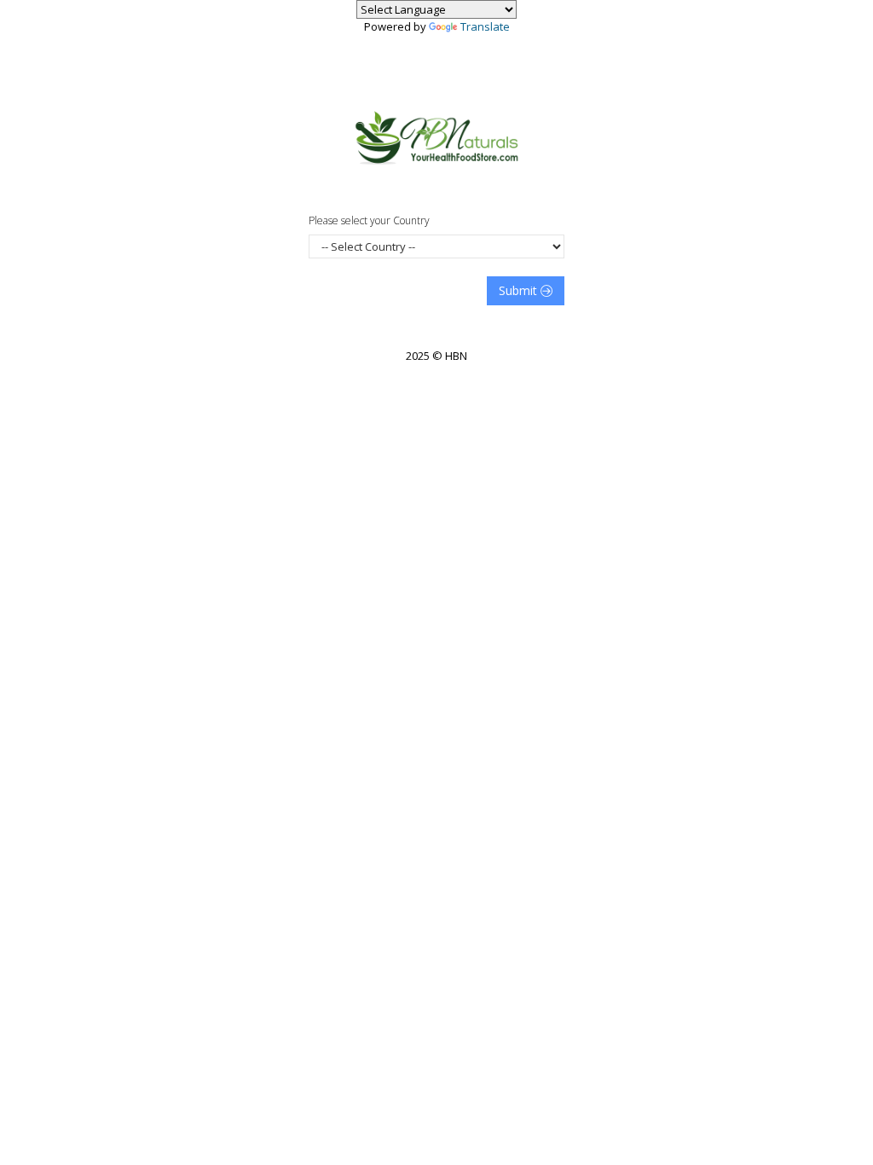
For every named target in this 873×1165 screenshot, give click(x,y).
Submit (520, 290)
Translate (485, 26)
